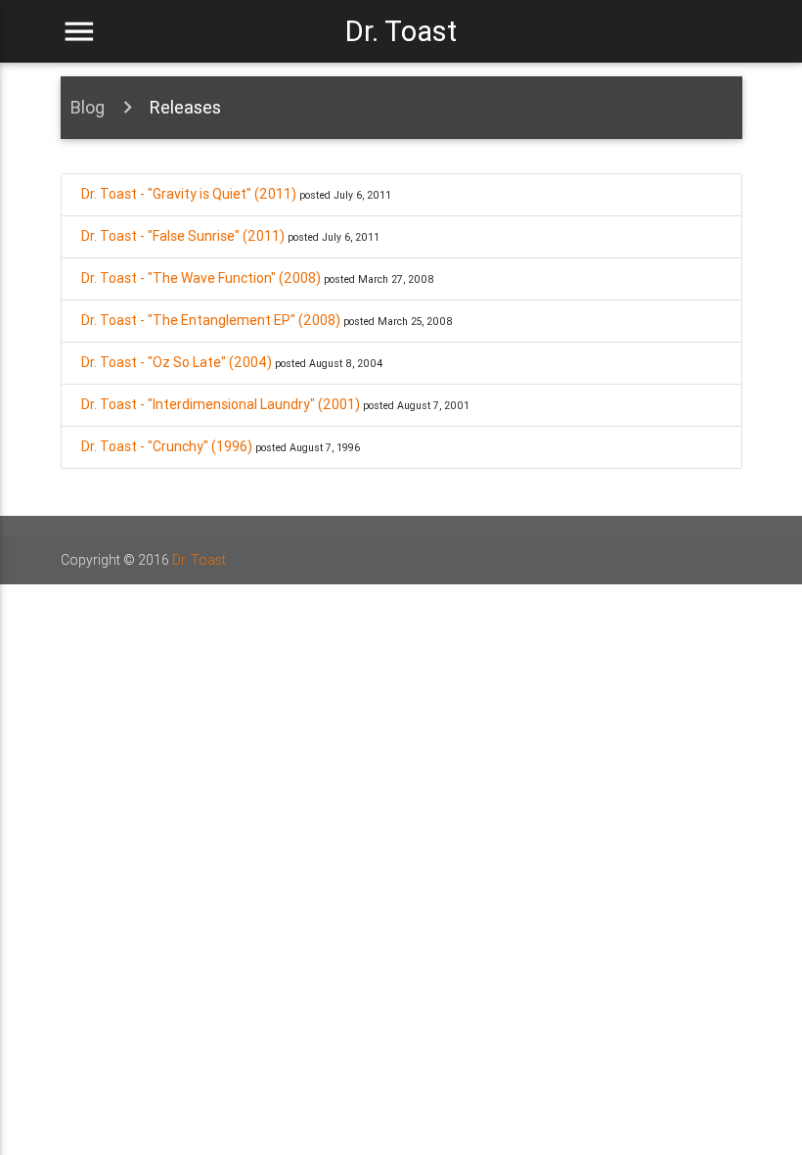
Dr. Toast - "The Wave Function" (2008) (201, 278)
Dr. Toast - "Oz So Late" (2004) (176, 362)
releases (185, 107)
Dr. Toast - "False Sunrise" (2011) (183, 236)
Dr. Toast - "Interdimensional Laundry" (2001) (220, 404)
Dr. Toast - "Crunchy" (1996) (166, 446)
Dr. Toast (401, 31)
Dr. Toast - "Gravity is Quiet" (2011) (188, 194)
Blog (87, 107)
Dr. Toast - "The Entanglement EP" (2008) (210, 320)
